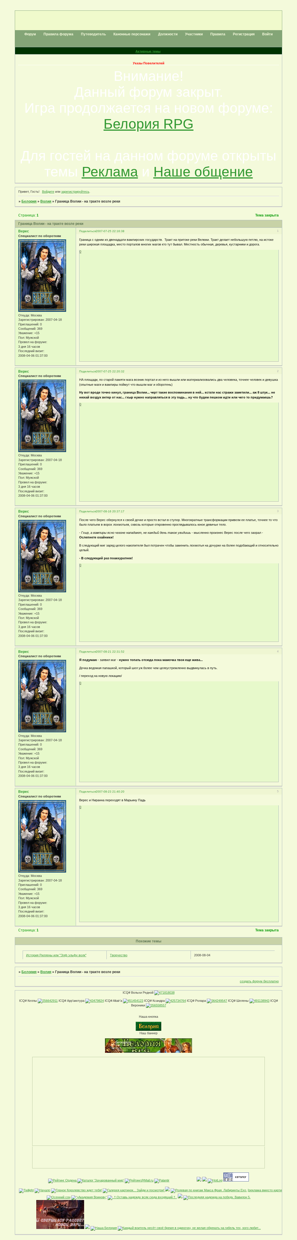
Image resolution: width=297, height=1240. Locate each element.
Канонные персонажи (131, 34)
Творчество (118, 955)
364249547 (219, 1000)
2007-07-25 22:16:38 (110, 231)
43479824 (97, 1000)
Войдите (48, 191)
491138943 (261, 1000)
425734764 (178, 1000)
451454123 (135, 1000)
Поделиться (87, 231)
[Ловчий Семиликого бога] (87, 1228)
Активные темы (147, 51)
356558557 (158, 1005)
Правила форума (58, 34)
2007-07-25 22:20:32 (110, 371)
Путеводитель (93, 34)
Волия (45, 201)
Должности (168, 34)
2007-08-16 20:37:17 (110, 511)
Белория (29, 201)
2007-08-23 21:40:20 (110, 791)
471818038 (167, 992)
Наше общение (203, 171)
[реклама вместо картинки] (257, 1190)
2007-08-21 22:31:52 (110, 651)
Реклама (110, 171)
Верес (23, 231)
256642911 (50, 1000)
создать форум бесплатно (259, 981)
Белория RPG (148, 124)
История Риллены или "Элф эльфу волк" (56, 955)
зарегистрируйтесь (75, 191)
